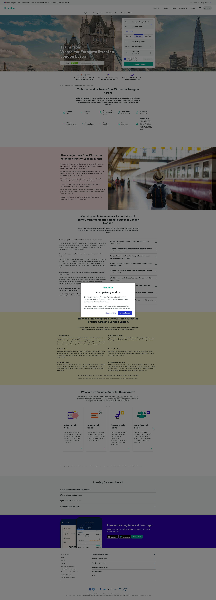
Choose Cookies (110, 313)
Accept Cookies (125, 313)
